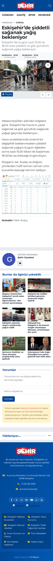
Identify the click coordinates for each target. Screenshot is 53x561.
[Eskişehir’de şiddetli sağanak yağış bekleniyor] (26, 75)
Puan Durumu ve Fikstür (14, 535)
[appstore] (18, 506)
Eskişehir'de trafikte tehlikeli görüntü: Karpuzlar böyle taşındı (37, 297)
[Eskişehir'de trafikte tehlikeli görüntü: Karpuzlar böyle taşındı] (39, 285)
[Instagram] (21, 499)
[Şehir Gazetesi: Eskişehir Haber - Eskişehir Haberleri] (26, 5)
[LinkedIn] (26, 499)
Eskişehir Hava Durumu (37, 518)
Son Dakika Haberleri (11, 543)
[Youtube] (31, 499)
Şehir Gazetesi (26, 257)
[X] (16, 499)
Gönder (8, 399)
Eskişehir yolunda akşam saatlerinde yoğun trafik (11, 325)
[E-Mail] (20, 263)
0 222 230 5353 (28, 484)
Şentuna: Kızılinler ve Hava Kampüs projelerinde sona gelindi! (12, 355)
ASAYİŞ (21, 15)
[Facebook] (11, 499)
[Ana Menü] (3, 5)
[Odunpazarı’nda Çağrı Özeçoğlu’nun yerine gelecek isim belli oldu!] (39, 343)
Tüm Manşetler (38, 533)
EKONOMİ (44, 15)
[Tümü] (49, 435)
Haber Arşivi (37, 542)
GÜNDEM (7, 15)
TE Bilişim (34, 557)
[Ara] (49, 6)
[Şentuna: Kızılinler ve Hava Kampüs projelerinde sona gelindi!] (13, 343)
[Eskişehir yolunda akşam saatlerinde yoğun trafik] (13, 314)
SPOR (31, 15)
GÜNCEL (20, 22)
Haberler (7, 22)
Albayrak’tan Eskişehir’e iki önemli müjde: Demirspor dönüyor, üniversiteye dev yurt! (38, 327)
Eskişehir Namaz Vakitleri (14, 526)
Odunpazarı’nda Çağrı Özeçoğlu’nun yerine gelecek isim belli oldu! (39, 354)
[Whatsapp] (36, 499)
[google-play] (33, 506)
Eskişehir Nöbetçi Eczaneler (14, 518)
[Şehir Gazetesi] (8, 259)
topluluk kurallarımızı (31, 408)
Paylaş (8, 94)
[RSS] (41, 499)
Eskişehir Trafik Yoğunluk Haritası (37, 526)
